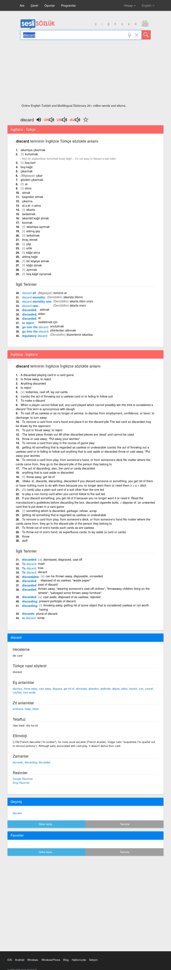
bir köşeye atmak (37, 261)
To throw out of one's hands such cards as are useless (58, 527)
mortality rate (36, 301)
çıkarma (27, 201)
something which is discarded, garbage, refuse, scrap (61, 511)
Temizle (124, 824)
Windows (32, 960)
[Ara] (146, 35)
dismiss (17, 689)
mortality (33, 297)
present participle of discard (57, 601)
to (28, 618)
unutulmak (57, 326)
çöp (28, 244)
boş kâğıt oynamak (38, 274)
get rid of (69, 689)
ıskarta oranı (78, 305)
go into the (35, 327)
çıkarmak (27, 171)
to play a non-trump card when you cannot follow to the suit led (63, 494)
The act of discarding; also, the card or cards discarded (58, 468)
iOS (9, 960)
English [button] (147, 5)
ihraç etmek (30, 239)
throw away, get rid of (40, 477)
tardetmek (28, 214)
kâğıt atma (33, 252)
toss (40, 568)
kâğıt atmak (34, 265)
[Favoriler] (84, 122)
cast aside (29, 692)
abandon (93, 689)
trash (41, 563)
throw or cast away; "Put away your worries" (51, 439)
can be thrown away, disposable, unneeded (74, 576)
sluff (24, 540)
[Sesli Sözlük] (37, 28)
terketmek (33, 235)
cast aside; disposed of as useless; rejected (72, 597)
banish (133, 689)
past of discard (48, 584)
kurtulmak (31, 154)
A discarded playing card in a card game (47, 375)
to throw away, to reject (36, 379)
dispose (57, 689)
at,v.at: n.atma (31, 205)
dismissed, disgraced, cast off (62, 559)
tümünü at (60, 293)
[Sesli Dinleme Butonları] (49, 121)
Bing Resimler (21, 783)
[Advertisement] (85, 73)
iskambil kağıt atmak (35, 218)
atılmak (44, 309)
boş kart (30, 162)
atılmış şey (33, 231)
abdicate (105, 689)
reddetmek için (48, 322)
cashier (17, 692)
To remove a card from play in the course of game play (58, 443)
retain (35, 709)
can (141, 689)
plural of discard (46, 613)
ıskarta (30, 209)
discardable (30, 577)
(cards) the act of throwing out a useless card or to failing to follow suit (67, 396)
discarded (29, 310)
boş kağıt (27, 167)
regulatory (34, 336)
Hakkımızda (79, 960)
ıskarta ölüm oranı (81, 301)
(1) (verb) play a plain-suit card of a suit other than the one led (63, 489)
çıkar (39, 175)
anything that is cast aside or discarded (48, 472)
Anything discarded (33, 383)
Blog (66, 960)
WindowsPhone (50, 960)
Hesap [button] (128, 5)
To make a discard (33, 400)
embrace (18, 709)
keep (28, 709)
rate (30, 306)
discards (28, 613)
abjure (115, 689)
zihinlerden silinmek (63, 330)
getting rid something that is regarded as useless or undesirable (64, 515)
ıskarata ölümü (73, 297)
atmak (26, 192)
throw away (30, 689)
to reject (28, 323)
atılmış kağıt (30, 257)
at (26, 184)
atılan (41, 314)
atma (28, 188)
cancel (149, 689)
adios (124, 689)
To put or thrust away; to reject (42, 430)
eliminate (81, 689)
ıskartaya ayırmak (38, 227)
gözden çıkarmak (32, 180)
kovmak (27, 222)
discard (17, 813)
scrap (41, 618)
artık (29, 248)
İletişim (93, 960)
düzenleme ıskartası (80, 334)
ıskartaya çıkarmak (33, 150)
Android (19, 960)
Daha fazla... (46, 824)
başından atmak (32, 197)
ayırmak (31, 269)
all (29, 293)
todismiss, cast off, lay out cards (47, 392)
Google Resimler (23, 779)
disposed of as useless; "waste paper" (66, 580)
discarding (29, 601)
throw (25, 536)
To (29, 564)
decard (42, 572)
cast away (45, 689)
